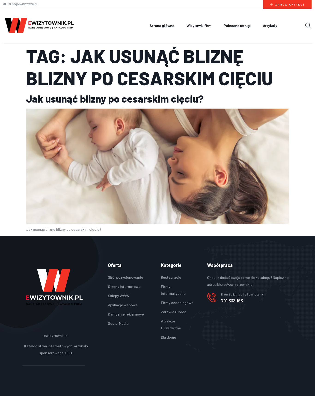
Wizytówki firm (199, 25)
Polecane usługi (237, 25)
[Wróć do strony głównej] (39, 25)
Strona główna (162, 25)
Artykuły (270, 25)
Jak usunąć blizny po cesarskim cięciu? (115, 98)
